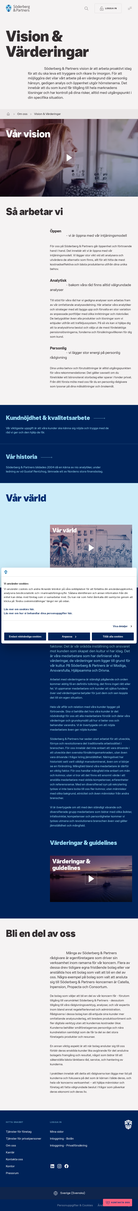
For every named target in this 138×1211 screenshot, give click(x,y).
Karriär (10, 1152)
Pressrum (12, 1173)
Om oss (11, 1145)
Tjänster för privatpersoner (23, 1138)
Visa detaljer (120, 626)
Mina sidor (57, 1131)
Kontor (10, 1166)
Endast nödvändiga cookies (25, 636)
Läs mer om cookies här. (19, 609)
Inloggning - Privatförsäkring (68, 1145)
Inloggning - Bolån (62, 1138)
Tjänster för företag (18, 1131)
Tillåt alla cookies (113, 636)
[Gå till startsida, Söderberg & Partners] (18, 8)
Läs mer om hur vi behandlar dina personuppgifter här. (38, 613)
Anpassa (67, 636)
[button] (69, 158)
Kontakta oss (14, 1159)
